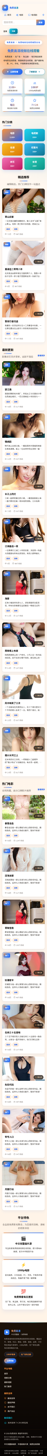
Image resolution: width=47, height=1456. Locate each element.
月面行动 (9, 1189)
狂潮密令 (9, 980)
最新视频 (7, 1382)
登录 (5, 31)
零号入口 (9, 1136)
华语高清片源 (23, 1444)
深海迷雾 (9, 875)
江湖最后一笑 (11, 546)
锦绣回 (8, 441)
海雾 (7, 598)
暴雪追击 (9, 823)
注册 (13, 31)
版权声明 (11, 1402)
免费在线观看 (35, 1444)
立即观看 (14, 71)
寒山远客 (9, 216)
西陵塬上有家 (11, 650)
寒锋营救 (9, 927)
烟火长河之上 (11, 755)
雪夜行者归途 (11, 321)
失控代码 (9, 1084)
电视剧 (34, 14)
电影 (21, 14)
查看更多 (41, 355)
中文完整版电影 (10, 1444)
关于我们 (11, 1406)
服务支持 (11, 1398)
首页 (9, 14)
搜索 (40, 22)
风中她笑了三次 (12, 703)
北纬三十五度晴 (12, 1032)
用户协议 (11, 1411)
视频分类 (7, 1377)
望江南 (8, 389)
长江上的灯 (10, 494)
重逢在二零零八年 (14, 269)
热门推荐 (7, 1386)
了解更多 (33, 71)
